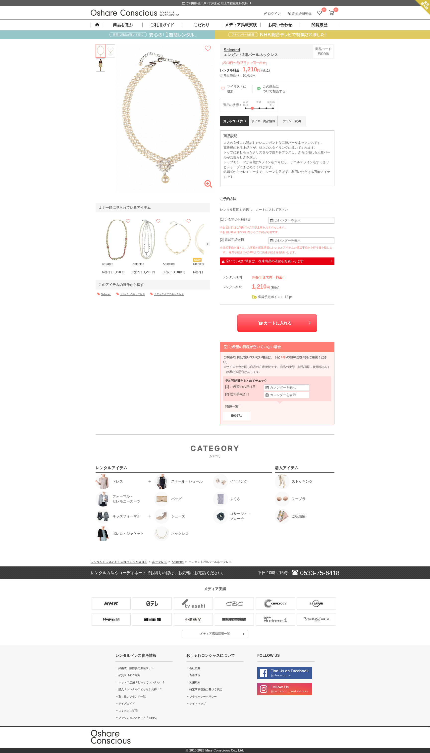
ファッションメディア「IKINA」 (138, 717)
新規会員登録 (301, 13)
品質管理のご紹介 (129, 675)
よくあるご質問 (128, 710)
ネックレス (159, 562)
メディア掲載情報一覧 (215, 633)
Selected (232, 50)
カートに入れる (277, 323)
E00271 (236, 415)
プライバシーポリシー (203, 696)
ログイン (274, 13)
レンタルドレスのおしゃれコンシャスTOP (119, 562)
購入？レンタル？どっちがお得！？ (140, 689)
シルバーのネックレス (132, 294)
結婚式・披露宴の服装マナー (136, 668)
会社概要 (194, 668)
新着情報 (194, 675)
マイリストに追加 (236, 89)
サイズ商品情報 (263, 121)
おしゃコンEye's (234, 121)
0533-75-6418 (318, 573)
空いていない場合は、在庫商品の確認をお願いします (265, 261)
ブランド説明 (292, 121)
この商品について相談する (274, 89)
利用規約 (194, 682)
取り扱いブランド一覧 (132, 696)
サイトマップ (197, 703)
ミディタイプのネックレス (169, 294)
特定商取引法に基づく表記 (205, 689)
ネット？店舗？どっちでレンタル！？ (141, 682)
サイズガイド (126, 703)
